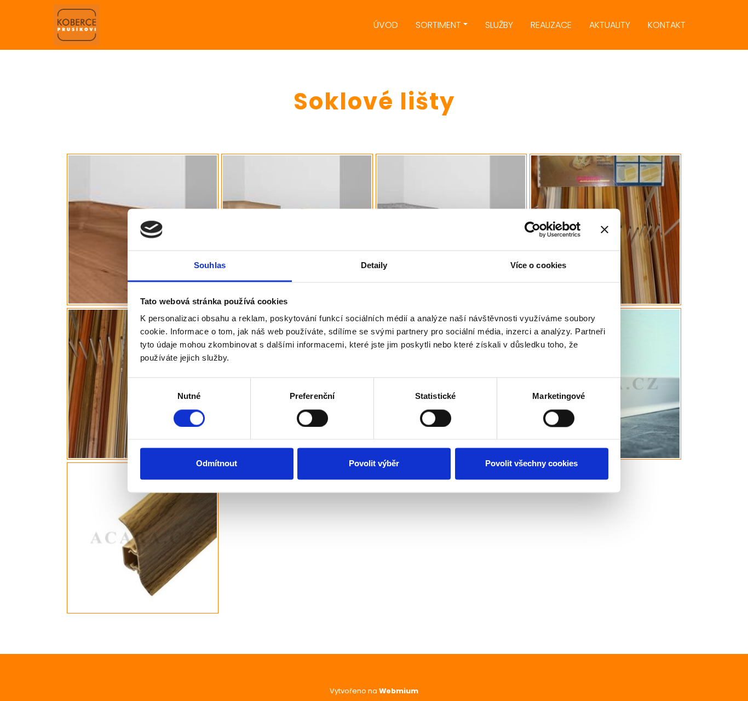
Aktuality (609, 25)
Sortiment (438, 25)
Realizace (551, 25)
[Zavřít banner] (604, 229)
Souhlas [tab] (210, 265)
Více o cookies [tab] (538, 265)
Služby (499, 25)
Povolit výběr (374, 463)
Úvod (385, 25)
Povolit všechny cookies (531, 463)
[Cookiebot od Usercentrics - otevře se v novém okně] (532, 229)
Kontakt (667, 25)
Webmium (398, 691)
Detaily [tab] (374, 265)
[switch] (312, 418)
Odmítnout (216, 463)
